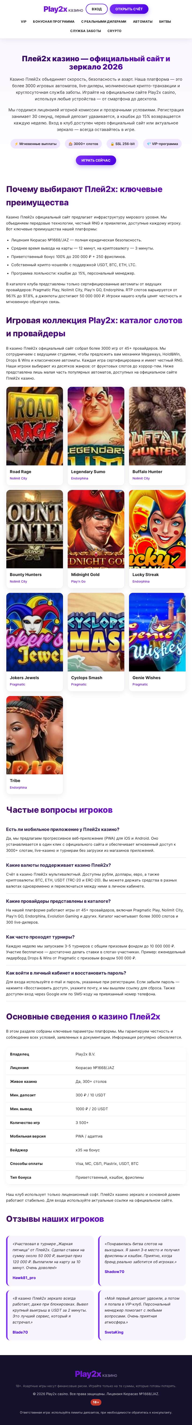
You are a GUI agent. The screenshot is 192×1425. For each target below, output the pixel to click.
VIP (23, 21)
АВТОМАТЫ (143, 21)
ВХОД (97, 9)
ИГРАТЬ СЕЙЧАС (96, 160)
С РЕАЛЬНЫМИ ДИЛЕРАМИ (103, 21)
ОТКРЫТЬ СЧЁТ (129, 9)
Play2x (63, 9)
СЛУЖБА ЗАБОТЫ (85, 31)
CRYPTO (114, 31)
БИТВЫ (165, 21)
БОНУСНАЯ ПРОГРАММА (53, 21)
